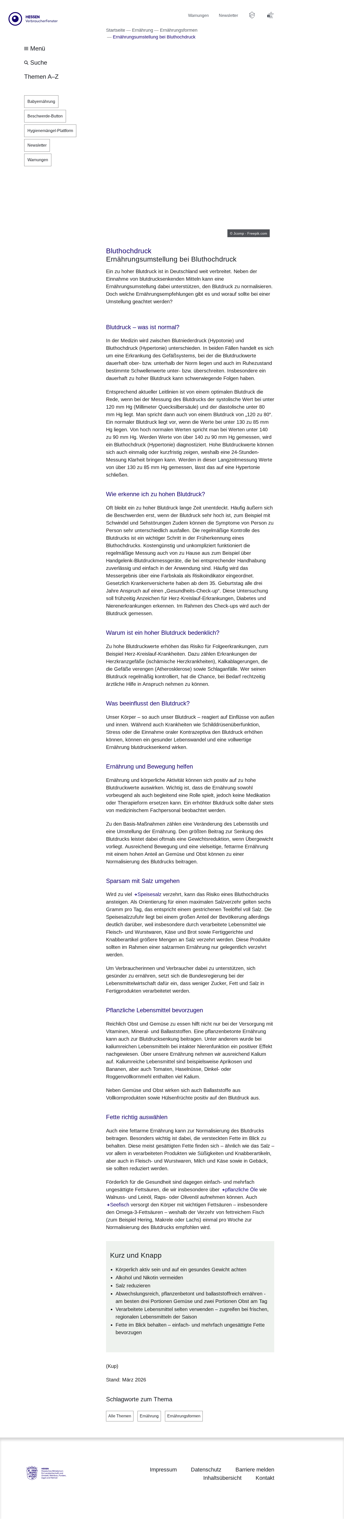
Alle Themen (119, 1416)
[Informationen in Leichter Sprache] (252, 15)
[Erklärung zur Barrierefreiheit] (270, 15)
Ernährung (149, 1416)
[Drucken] (149, 314)
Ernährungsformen (183, 1416)
